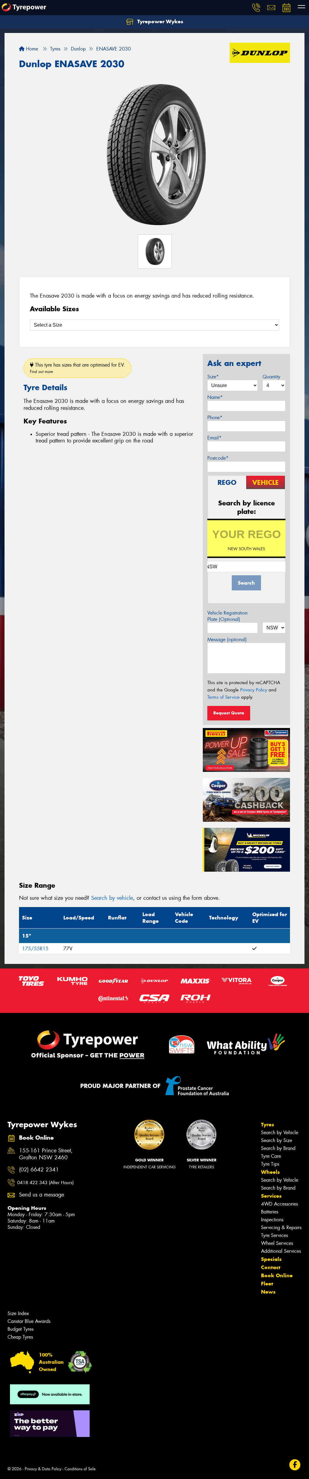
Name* (215, 397)
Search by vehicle (112, 898)
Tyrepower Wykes (159, 21)
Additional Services (281, 1251)
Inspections (272, 1219)
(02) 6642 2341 (39, 1169)
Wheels (270, 1172)
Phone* (214, 417)
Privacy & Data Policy (43, 1468)
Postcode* (217, 458)
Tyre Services (274, 1235)
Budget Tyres (20, 1329)
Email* (214, 438)
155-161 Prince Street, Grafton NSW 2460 (46, 1154)
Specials (271, 1259)
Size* (213, 377)
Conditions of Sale (80, 1468)
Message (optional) (227, 639)
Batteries (269, 1212)
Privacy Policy (253, 690)
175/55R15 (35, 948)
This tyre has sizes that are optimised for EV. (77, 368)
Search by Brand (278, 1148)
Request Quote (228, 713)
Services (271, 1196)
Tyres (267, 1124)
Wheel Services (277, 1243)
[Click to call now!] (256, 7)
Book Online (277, 1275)
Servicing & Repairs (281, 1227)
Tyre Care (271, 1156)
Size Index (18, 1313)
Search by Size (276, 1140)
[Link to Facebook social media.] (295, 1465)
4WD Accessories (279, 1204)
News (268, 1291)
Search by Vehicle (279, 1132)
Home (31, 49)
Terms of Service (223, 697)
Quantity (271, 377)
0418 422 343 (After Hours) (45, 1183)
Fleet (267, 1283)
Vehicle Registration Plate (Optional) (227, 616)
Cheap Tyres (20, 1337)
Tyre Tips (270, 1164)
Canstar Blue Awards (29, 1321)
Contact (270, 1267)
